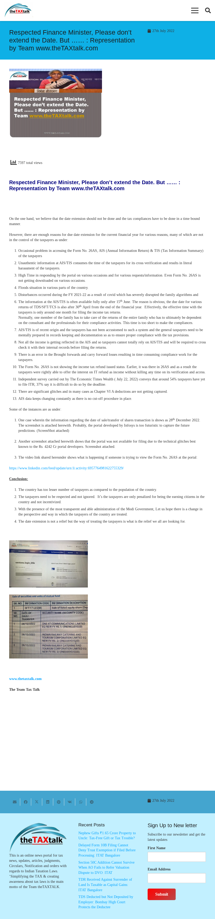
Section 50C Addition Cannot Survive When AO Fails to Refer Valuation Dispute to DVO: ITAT (106, 867)
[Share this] (25, 802)
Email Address (159, 869)
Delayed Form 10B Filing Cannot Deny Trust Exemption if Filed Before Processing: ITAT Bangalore (107, 850)
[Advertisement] (159, 116)
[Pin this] (58, 802)
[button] (194, 10)
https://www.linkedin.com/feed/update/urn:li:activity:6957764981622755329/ (66, 468)
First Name (156, 848)
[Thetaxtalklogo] (18, 10)
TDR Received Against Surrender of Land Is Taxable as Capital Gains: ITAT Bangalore (105, 885)
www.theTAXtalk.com (98, 188)
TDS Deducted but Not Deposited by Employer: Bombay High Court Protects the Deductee (105, 902)
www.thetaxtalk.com (25, 679)
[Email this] (14, 802)
